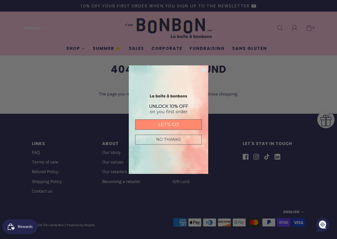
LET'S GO (168, 124)
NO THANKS (168, 139)
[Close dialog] (203, 69)
